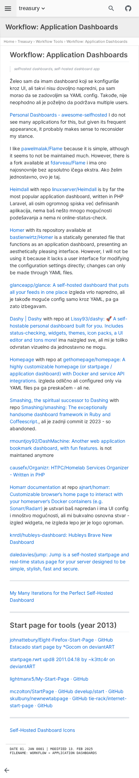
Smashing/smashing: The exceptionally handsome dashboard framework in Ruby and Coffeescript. (60, 414)
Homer (17, 230)
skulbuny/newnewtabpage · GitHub (48, 698)
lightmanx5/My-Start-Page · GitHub (49, 679)
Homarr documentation (35, 487)
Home (9, 41)
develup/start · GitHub (99, 691)
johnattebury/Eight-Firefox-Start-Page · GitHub (61, 640)
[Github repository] (128, 8)
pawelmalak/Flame (41, 148)
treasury (29, 8)
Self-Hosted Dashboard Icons (42, 730)
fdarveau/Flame (68, 162)
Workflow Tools (49, 41)
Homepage (22, 359)
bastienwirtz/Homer (31, 237)
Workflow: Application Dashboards (97, 41)
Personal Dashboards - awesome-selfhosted (58, 115)
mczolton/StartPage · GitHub (41, 691)
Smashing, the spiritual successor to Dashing (59, 400)
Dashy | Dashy (26, 318)
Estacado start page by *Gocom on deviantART (62, 647)
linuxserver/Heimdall (74, 189)
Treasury (25, 41)
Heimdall (19, 189)
